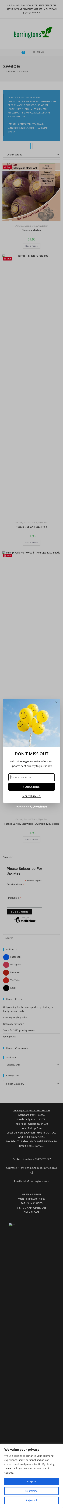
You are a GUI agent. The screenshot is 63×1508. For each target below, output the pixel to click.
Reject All (31, 1500)
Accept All (31, 1481)
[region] (31, 1476)
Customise (31, 1491)
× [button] (56, 702)
